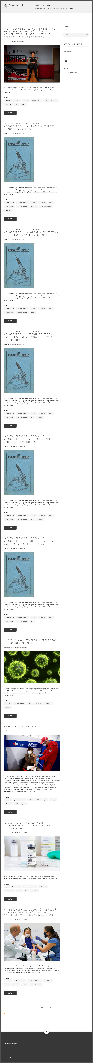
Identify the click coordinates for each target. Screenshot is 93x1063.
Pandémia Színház (17, 5)
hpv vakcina (15, 887)
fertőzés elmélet (22, 206)
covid (29, 800)
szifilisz (40, 417)
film (26, 891)
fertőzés (8, 703)
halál (32, 312)
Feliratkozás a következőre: (4, 1013)
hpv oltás (34, 891)
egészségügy (9, 206)
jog (16, 104)
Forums (66, 68)
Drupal (6, 1043)
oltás (50, 202)
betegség (38, 703)
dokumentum (9, 891)
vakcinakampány (36, 985)
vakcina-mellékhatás (51, 100)
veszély (26, 100)
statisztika (16, 985)
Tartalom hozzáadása (71, 72)
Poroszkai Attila (19, 42)
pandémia (48, 703)
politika (38, 800)
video (19, 891)
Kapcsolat (8, 1057)
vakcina (17, 100)
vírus (30, 703)
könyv (33, 202)
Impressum (46, 6)
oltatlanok (8, 804)
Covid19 (8, 100)
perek (23, 104)
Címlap (36, 6)
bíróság (53, 800)
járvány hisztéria (19, 800)
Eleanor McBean (22, 202)
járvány (8, 707)
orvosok (33, 206)
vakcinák (42, 202)
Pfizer (25, 985)
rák (32, 417)
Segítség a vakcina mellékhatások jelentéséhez (53, 8)
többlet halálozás (19, 981)
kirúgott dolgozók (20, 804)
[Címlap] (5, 6)
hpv (7, 887)
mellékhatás (43, 887)
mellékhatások (36, 100)
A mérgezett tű (10, 202)
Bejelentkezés (68, 52)
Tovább (12, 113)
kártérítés (8, 104)
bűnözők (8, 210)
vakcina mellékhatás (29, 887)
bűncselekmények (46, 206)
